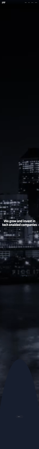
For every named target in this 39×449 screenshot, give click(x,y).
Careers (32, 2)
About (26, 2)
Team (29, 2)
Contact (36, 2)
